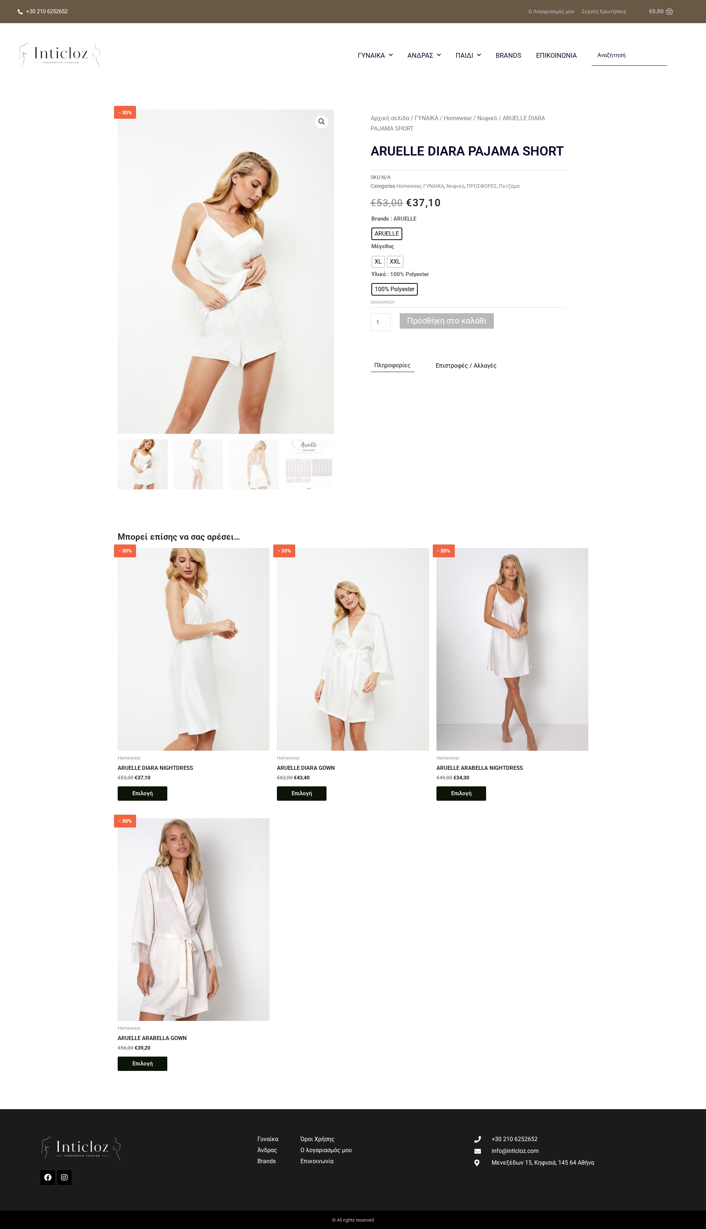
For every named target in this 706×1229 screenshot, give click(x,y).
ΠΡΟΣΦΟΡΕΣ (482, 186)
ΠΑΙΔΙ (464, 55)
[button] (321, 121)
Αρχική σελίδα (390, 118)
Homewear (458, 118)
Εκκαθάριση (383, 302)
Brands (508, 55)
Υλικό (378, 274)
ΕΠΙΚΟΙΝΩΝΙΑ (556, 55)
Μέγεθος (382, 246)
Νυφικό (487, 118)
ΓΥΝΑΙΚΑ (371, 55)
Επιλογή (142, 793)
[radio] (387, 233)
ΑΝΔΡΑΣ (420, 55)
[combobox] (629, 55)
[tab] (392, 365)
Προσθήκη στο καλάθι (446, 320)
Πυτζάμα (509, 186)
